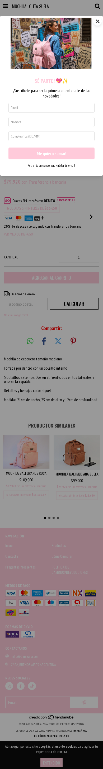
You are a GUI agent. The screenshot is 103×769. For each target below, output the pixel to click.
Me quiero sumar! (51, 153)
